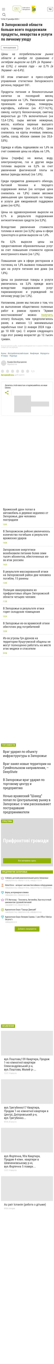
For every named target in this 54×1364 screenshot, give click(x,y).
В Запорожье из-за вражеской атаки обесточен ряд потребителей (26, 625)
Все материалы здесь (27, 860)
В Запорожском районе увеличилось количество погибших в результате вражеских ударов (26, 535)
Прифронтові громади (26, 841)
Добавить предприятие (27, 929)
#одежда (13, 356)
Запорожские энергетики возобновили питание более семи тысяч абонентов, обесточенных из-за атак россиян (26, 555)
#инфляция (34, 353)
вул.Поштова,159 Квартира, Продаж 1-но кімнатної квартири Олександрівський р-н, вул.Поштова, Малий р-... (26, 1064)
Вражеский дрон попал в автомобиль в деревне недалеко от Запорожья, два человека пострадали (25, 515)
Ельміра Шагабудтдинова (17, 362)
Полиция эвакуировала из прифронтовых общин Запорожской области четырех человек (26, 593)
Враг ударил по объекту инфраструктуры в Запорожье (25, 754)
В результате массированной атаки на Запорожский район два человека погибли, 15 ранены (27, 575)
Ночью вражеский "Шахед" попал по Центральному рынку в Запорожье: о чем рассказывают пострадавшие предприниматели (27, 804)
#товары (4, 356)
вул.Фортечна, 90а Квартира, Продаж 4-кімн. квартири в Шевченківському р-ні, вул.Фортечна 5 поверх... (22, 1161)
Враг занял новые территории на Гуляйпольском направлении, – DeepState (27, 768)
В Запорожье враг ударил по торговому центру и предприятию (24, 784)
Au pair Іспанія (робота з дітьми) (25, 1204)
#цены (3, 353)
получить (47, 315)
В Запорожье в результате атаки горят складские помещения (23, 610)
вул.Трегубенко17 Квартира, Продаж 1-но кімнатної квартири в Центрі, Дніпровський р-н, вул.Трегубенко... (26, 1113)
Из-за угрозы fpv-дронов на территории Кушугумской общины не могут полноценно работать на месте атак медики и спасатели (27, 643)
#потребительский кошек (18, 353)
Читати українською (9, 48)
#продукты (44, 353)
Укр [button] (50, 9)
